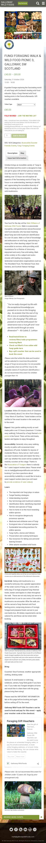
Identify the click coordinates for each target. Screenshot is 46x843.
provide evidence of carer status (19, 482)
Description (12, 153)
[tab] (12, 153)
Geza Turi (41, 841)
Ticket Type (8, 104)
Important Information (17, 158)
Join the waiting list (27, 116)
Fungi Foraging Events (26, 146)
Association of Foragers (16, 465)
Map (22, 153)
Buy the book (23, 3)
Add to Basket (19, 136)
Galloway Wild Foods (7, 3)
